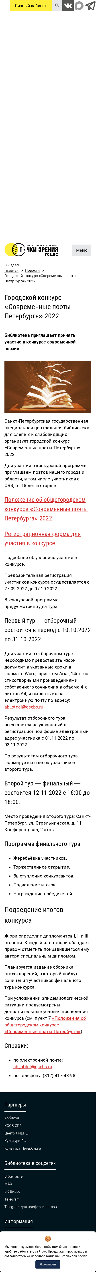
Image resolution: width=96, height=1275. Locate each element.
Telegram (12, 1199)
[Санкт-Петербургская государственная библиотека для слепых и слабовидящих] (31, 250)
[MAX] (79, 5)
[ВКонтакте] (68, 5)
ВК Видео (12, 1191)
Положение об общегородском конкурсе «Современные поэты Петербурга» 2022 (46, 509)
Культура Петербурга (22, 1148)
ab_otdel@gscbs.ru (23, 707)
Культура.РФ (15, 1141)
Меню (80, 249)
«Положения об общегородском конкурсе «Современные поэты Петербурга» (45, 1025)
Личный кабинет (31, 5)
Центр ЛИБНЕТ (17, 1133)
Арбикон (11, 1118)
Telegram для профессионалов (30, 1207)
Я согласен (48, 1264)
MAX (8, 1184)
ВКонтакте (13, 1176)
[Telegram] (90, 5)
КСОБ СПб (13, 1126)
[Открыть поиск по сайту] (57, 5)
